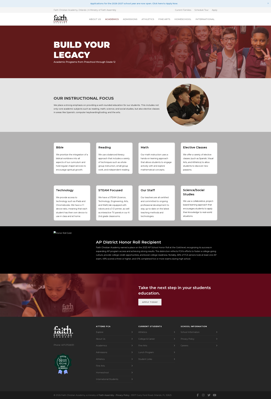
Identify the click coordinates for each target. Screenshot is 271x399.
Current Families (183, 10)
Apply (214, 10)
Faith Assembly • (107, 395)
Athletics (148, 19)
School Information (190, 332)
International (205, 19)
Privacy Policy (187, 339)
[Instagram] (203, 395)
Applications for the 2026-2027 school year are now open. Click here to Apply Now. (134, 3)
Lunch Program (146, 352)
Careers (184, 345)
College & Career (146, 339)
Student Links (145, 359)
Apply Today (150, 302)
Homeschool (182, 19)
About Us (95, 19)
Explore (99, 332)
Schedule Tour (201, 10)
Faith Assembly (108, 10)
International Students (107, 379)
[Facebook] (197, 395)
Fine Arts (164, 19)
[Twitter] (209, 395)
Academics (112, 19)
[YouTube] (214, 395)
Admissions (130, 19)
